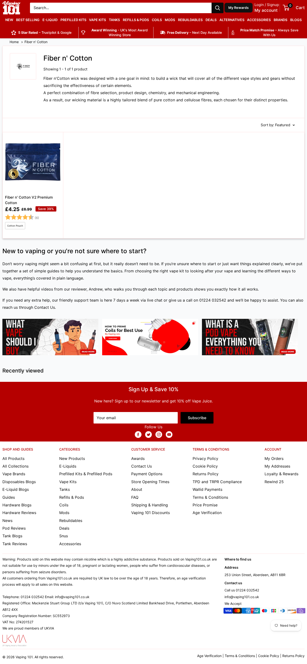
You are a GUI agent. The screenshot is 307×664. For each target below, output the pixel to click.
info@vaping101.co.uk (241, 597)
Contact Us (44, 307)
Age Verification (207, 512)
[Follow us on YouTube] (169, 434)
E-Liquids (67, 466)
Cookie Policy (205, 466)
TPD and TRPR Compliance (217, 481)
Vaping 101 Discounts (150, 512)
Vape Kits (97, 20)
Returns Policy (205, 473)
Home (15, 42)
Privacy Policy (205, 458)
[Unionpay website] (255, 612)
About (136, 489)
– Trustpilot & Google (44, 32)
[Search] (218, 8)
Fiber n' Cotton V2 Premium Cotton (29, 200)
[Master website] (237, 612)
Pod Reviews (14, 528)
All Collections (15, 466)
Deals (211, 20)
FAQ (134, 497)
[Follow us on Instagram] (158, 434)
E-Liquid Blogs (15, 489)
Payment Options (146, 473)
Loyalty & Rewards (281, 473)
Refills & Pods (136, 20)
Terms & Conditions (210, 497)
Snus (63, 535)
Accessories (259, 20)
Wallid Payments (207, 489)
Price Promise (205, 505)
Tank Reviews (14, 543)
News (7, 520)
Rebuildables (190, 20)
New (9, 20)
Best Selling (28, 20)
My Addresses (277, 466)
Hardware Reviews (19, 512)
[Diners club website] (282, 612)
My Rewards (238, 8)
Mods (170, 20)
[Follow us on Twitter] (148, 434)
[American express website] (246, 612)
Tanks (114, 20)
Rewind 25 (274, 481)
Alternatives (231, 20)
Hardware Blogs (16, 505)
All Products (13, 458)
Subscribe (197, 417)
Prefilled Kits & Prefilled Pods (85, 473)
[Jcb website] (273, 612)
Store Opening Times (150, 481)
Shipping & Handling (149, 505)
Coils (157, 20)
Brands (280, 20)
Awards (138, 458)
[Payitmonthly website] (301, 612)
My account (265, 10)
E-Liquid (50, 20)
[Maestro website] (264, 612)
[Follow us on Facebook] (138, 434)
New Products (72, 458)
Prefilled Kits (73, 20)
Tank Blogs (12, 535)
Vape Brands (13, 473)
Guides (8, 497)
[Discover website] (291, 612)
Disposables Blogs (19, 481)
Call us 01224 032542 (241, 590)
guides (53, 271)
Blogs (296, 20)
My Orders (274, 458)
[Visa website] (228, 612)
